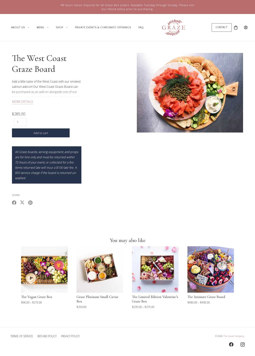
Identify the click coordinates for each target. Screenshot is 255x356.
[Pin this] (32, 202)
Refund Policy (47, 336)
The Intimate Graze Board (206, 297)
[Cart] (236, 27)
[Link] (246, 27)
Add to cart (41, 133)
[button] (27, 27)
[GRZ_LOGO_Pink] (173, 27)
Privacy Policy (70, 336)
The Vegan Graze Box (36, 297)
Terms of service (21, 336)
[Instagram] (242, 344)
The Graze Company (233, 336)
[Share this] (16, 202)
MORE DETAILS (22, 102)
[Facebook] (231, 344)
